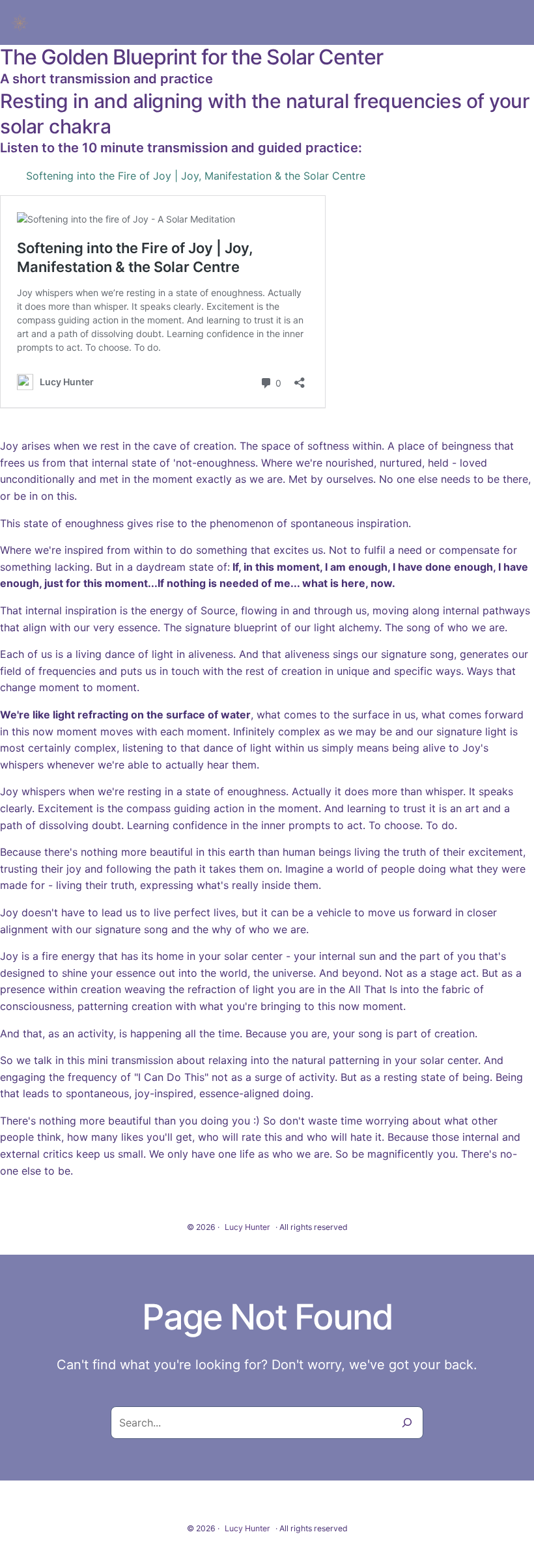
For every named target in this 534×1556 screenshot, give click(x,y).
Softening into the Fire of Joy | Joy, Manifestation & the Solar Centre (195, 175)
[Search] (407, 1423)
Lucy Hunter (247, 1227)
